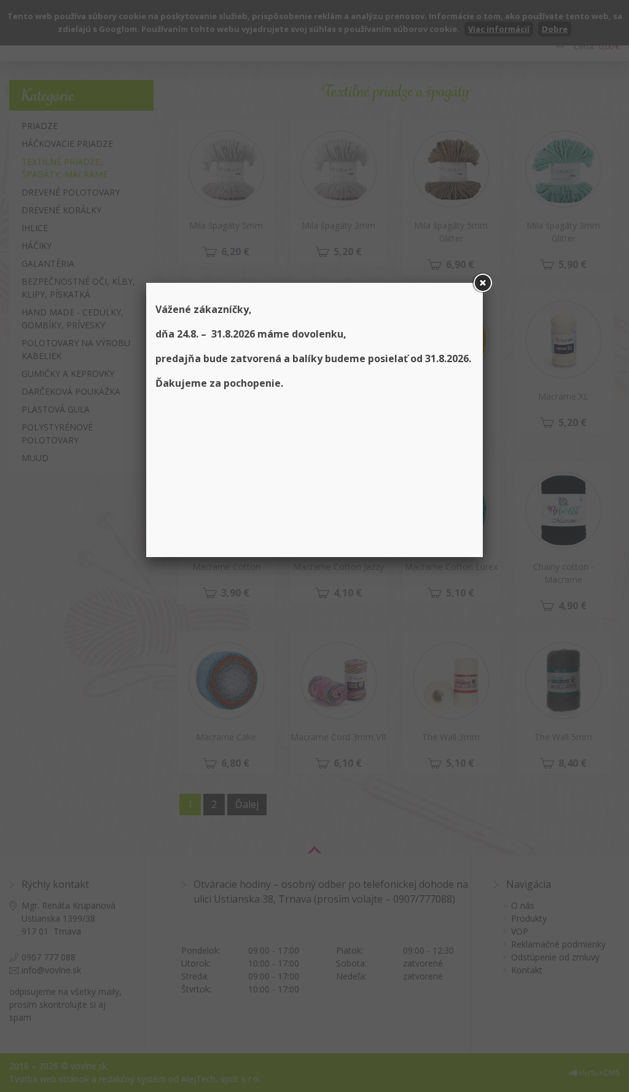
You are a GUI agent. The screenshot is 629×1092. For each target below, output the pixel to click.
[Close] (483, 283)
